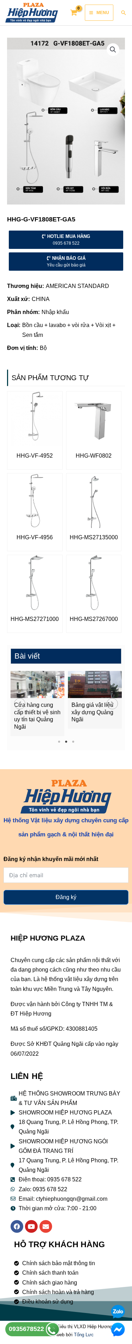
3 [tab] (73, 742)
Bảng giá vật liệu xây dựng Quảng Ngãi (92, 712)
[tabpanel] (37, 703)
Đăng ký (66, 897)
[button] (19, 703)
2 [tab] (66, 742)
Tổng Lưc (84, 1334)
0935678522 (27, 1328)
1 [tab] (59, 742)
